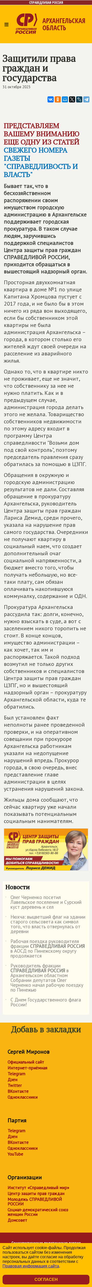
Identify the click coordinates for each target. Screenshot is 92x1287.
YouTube (15, 1154)
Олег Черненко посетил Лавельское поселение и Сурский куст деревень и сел (43, 902)
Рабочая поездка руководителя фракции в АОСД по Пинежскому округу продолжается (45, 949)
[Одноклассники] (58, 99)
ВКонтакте (18, 1091)
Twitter (15, 1085)
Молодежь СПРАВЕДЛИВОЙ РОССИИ (35, 1201)
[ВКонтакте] (51, 99)
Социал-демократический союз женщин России (38, 1212)
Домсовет (17, 1220)
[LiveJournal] (79, 99)
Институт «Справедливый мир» (38, 1187)
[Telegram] (86, 99)
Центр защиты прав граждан (36, 1193)
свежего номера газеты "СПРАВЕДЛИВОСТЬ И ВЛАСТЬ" (41, 162)
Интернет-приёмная (27, 1068)
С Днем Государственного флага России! (43, 1002)
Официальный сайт (26, 1062)
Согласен (46, 1279)
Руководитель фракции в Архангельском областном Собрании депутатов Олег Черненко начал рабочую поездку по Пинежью (44, 978)
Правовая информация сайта (31, 1266)
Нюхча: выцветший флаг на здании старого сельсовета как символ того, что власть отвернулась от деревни (45, 924)
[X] (72, 99)
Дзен (12, 1079)
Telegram (16, 1073)
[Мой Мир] (65, 99)
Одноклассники (23, 1097)
